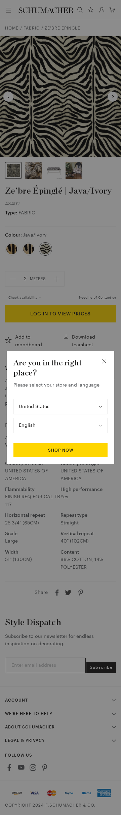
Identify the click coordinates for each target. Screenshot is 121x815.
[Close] (104, 361)
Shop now (60, 450)
